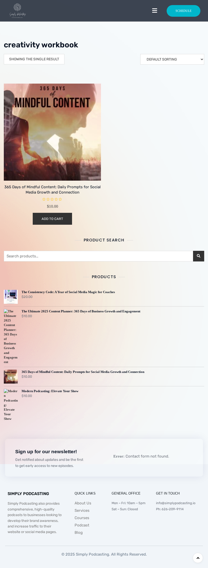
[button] (154, 10)
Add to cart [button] (52, 219)
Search (198, 256)
